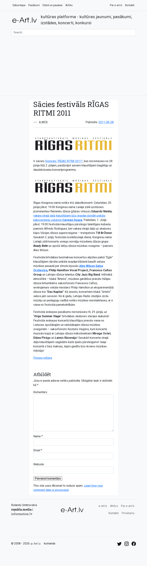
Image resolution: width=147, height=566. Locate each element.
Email (36, 450)
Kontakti (129, 5)
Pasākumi (34, 5)
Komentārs (40, 392)
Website (38, 464)
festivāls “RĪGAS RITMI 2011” (64, 161)
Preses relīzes (42, 358)
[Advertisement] (73, 66)
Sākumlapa (19, 5)
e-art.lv (43, 122)
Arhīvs (69, 5)
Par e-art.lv (116, 5)
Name (37, 436)
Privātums (128, 513)
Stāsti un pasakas (52, 5)
